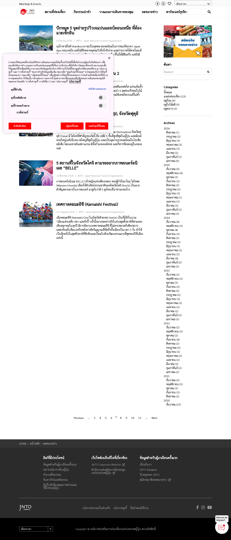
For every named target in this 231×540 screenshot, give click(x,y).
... (89, 418)
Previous (79, 418)
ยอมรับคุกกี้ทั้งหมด (97, 126)
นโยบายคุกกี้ (75, 81)
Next (154, 418)
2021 (167, 376)
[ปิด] (109, 58)
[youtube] (209, 508)
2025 (167, 165)
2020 (167, 400)
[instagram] (203, 508)
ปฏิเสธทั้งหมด (72, 126)
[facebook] (197, 508)
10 (132, 418)
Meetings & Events (30, 4)
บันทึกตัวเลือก (20, 126)
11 (139, 418)
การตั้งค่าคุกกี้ (22, 112)
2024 (167, 217)
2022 (167, 323)
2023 (167, 270)
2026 (167, 128)
